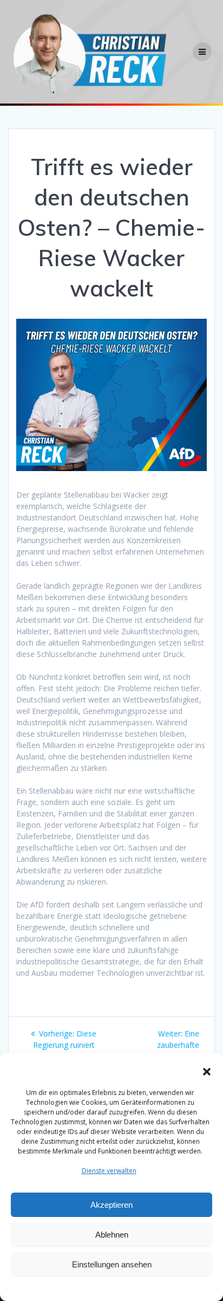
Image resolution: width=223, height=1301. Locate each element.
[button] (206, 1071)
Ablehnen (111, 1234)
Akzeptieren (111, 1204)
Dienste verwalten (109, 1170)
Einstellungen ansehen (112, 1264)
